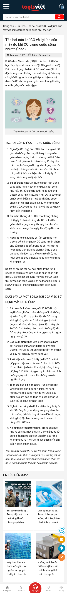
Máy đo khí (40, 359)
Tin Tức (20, 26)
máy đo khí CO (44, 276)
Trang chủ (8, 26)
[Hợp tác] (21, 587)
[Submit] (59, 16)
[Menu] (6, 6)
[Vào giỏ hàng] (61, 6)
